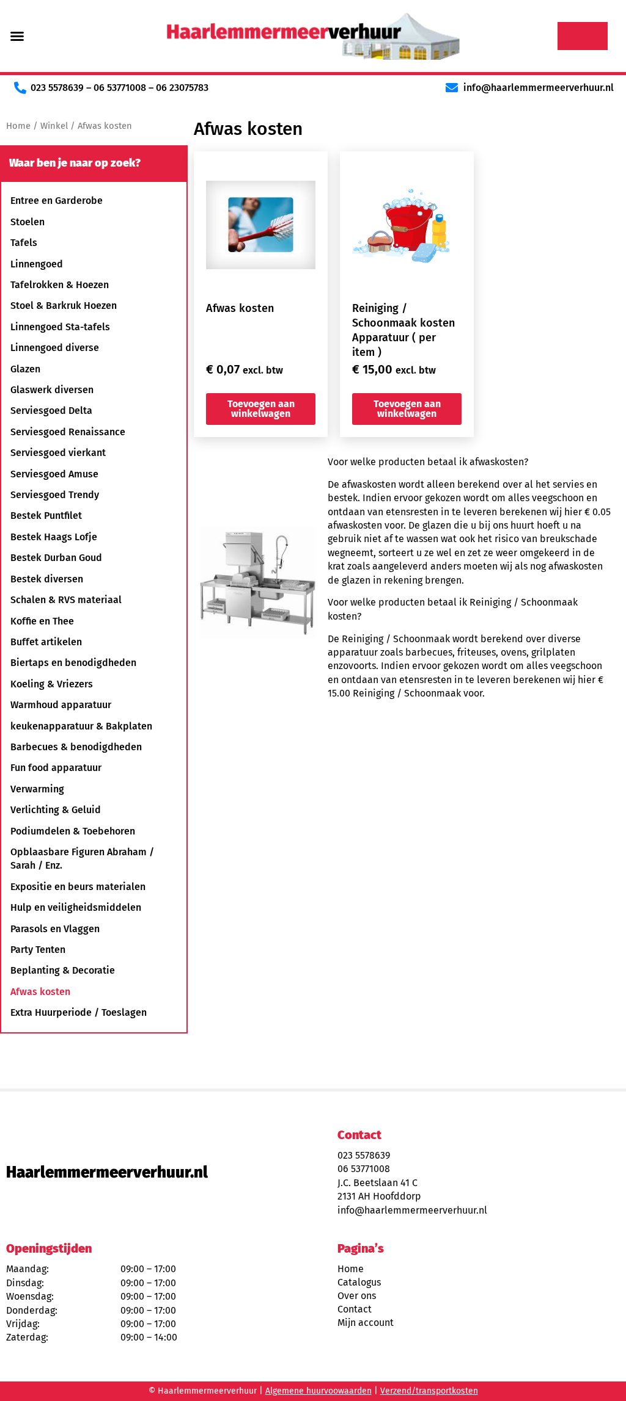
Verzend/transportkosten (429, 1391)
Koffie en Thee (42, 621)
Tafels (23, 242)
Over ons (356, 1295)
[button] (17, 36)
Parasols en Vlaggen (55, 929)
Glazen (25, 369)
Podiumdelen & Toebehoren (72, 831)
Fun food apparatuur (55, 767)
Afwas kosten (40, 991)
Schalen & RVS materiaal (66, 600)
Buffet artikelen (46, 642)
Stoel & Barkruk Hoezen (63, 305)
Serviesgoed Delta (51, 410)
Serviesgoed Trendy (54, 495)
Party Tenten (37, 949)
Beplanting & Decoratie (62, 970)
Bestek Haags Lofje (53, 537)
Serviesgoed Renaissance (67, 432)
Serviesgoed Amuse (54, 474)
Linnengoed (36, 264)
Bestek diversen (46, 579)
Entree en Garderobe (56, 200)
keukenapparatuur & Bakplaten (81, 726)
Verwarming (37, 789)
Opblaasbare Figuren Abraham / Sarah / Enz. (82, 858)
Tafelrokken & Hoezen (59, 285)
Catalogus (359, 1282)
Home (18, 125)
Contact (354, 1309)
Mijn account (365, 1322)
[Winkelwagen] (583, 36)
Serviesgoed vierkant (58, 452)
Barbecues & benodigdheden (76, 747)
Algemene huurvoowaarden (318, 1391)
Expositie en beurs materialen (77, 886)
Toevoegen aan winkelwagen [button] (261, 408)
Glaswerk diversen (52, 390)
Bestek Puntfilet (46, 515)
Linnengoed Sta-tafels (60, 327)
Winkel (54, 125)
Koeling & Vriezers (51, 684)
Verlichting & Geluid (55, 810)
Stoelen (27, 222)
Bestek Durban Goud (56, 557)
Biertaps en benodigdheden (73, 662)
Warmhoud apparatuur (60, 705)
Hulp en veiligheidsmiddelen (75, 907)
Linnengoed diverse (54, 347)
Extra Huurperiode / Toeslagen (78, 1012)
